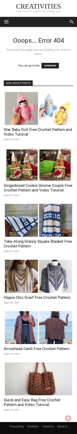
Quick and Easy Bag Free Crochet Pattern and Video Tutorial (32, 402)
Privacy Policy (17, 426)
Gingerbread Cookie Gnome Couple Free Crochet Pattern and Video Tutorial (38, 187)
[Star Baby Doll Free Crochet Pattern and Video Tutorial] (38, 108)
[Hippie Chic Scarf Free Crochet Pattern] (38, 276)
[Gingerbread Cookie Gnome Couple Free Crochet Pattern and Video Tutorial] (38, 164)
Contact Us (48, 426)
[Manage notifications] (68, 418)
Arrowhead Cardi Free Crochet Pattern (36, 348)
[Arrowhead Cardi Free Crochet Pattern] (38, 327)
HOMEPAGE (50, 65)
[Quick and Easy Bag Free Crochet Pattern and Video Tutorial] (38, 378)
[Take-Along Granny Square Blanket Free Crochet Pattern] (38, 220)
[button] (6, 22)
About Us (62, 426)
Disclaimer (33, 426)
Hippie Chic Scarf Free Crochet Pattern (37, 297)
